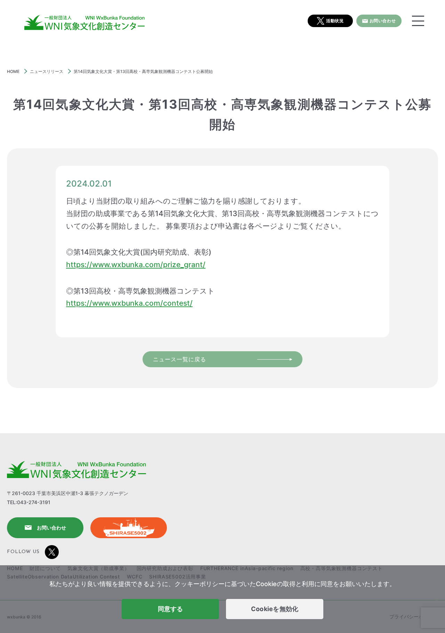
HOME (13, 71)
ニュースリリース (46, 71)
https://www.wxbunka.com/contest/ (129, 303)
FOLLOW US (23, 551)
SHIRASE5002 (128, 527)
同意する (170, 609)
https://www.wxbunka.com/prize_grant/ (135, 264)
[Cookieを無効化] (436, 599)
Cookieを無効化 (275, 609)
